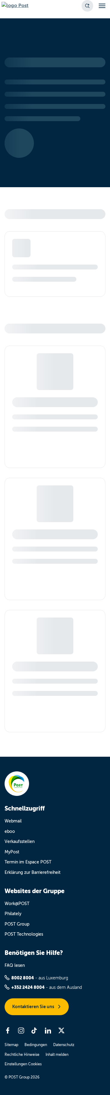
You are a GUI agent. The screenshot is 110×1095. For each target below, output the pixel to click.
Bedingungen (35, 1045)
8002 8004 (22, 977)
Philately (13, 913)
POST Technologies (24, 934)
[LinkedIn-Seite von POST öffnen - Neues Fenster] (48, 1030)
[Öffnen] (102, 6)
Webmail (13, 821)
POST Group (17, 924)
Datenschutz (63, 1045)
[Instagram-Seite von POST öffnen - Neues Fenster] (21, 1030)
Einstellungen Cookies (23, 1064)
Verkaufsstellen (20, 841)
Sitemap (11, 1045)
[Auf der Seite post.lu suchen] (87, 6)
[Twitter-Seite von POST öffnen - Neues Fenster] (61, 1030)
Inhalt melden (57, 1054)
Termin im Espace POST (28, 862)
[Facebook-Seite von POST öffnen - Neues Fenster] (8, 1030)
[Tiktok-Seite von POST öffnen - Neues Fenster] (34, 1030)
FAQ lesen (15, 965)
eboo (10, 831)
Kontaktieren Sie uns (33, 1006)
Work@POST (17, 903)
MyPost (12, 852)
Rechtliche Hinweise (22, 1054)
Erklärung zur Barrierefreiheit (33, 872)
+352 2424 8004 (28, 987)
